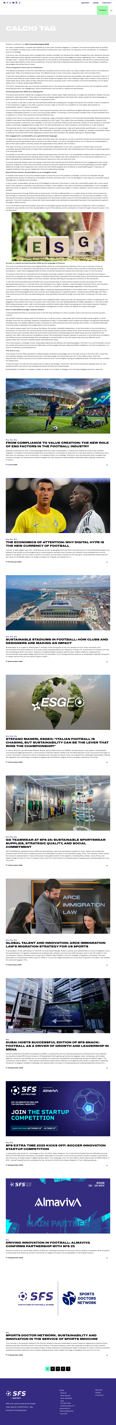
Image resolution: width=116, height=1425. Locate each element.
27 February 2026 (14, 562)
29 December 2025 (15, 661)
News (96, 3)
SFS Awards (66, 1398)
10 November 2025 (15, 865)
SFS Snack (66, 1395)
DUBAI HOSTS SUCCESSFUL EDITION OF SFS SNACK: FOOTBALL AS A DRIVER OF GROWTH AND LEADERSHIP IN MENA (57, 1046)
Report (85, 3)
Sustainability (68, 1406)
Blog (7, 440)
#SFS (62, 1390)
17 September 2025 (15, 1355)
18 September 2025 (15, 1165)
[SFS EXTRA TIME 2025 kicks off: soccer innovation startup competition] (58, 1108)
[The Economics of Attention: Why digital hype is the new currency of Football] (58, 505)
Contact (106, 3)
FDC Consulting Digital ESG (37, 44)
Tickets (63, 1414)
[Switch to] (55, 10)
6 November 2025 (15, 965)
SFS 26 (63, 1393)
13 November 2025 (15, 762)
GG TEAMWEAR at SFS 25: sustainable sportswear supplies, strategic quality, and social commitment (55, 843)
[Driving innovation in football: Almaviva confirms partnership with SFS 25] (58, 1206)
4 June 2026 (12, 464)
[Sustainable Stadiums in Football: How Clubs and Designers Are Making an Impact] (58, 602)
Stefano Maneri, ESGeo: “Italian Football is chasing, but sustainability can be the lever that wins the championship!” (57, 743)
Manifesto (65, 1408)
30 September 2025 (15, 1068)
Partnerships (66, 1411)
